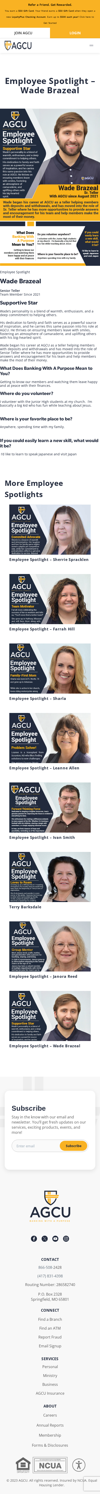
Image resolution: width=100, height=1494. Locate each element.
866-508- (45, 1267)
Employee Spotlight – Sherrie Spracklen (49, 559)
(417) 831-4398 (50, 1276)
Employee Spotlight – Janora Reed (43, 976)
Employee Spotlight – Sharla (37, 698)
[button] (91, 46)
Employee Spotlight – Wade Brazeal (44, 1045)
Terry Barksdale (25, 907)
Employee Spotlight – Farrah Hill (42, 629)
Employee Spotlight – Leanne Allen (44, 768)
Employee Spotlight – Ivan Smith (42, 837)
